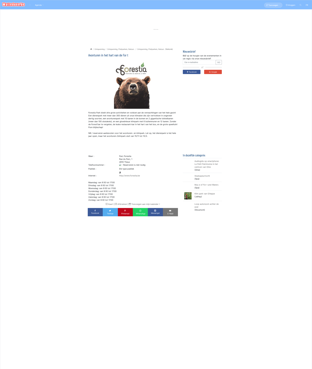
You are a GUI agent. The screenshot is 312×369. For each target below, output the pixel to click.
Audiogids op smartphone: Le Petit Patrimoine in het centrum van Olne (207, 164)
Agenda (38, 5)
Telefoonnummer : (96, 165)
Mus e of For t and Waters (206, 184)
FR (307, 5)
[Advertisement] (132, 145)
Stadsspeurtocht (202, 176)
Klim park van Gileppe (205, 193)
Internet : (92, 175)
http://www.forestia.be (129, 175)
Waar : (91, 156)
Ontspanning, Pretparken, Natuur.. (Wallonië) (155, 49)
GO (218, 62)
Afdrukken (122, 204)
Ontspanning (99, 49)
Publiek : (92, 169)
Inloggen (291, 5)
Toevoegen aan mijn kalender (144, 204)
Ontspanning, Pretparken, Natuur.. (121, 49)
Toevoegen (273, 5)
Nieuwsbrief (189, 51)
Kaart (110, 204)
